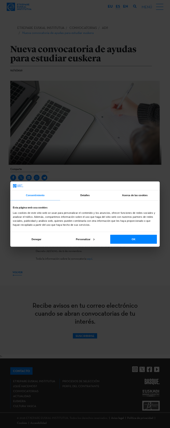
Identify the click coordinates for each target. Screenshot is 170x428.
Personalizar (83, 239)
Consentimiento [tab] (35, 195)
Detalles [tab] (85, 195)
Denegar (36, 239)
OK (133, 239)
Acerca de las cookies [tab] (135, 195)
